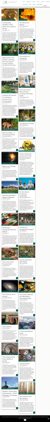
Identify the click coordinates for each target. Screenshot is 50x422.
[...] (16, 40)
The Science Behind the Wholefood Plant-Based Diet (26, 296)
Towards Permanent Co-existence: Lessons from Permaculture (9, 98)
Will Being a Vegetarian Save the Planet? (9, 230)
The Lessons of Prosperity (24, 57)
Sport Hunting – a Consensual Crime (8, 134)
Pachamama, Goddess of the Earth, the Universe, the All (9, 26)
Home (24, 1)
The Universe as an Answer (8, 295)
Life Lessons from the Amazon (25, 397)
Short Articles (25, 4)
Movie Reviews (10, 354)
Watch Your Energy (8, 166)
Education (10, 129)
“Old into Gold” (24, 364)
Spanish (34, 4)
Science (42, 1)
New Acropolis (39, 4)
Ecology (7, 19)
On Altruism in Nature (24, 24)
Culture (33, 1)
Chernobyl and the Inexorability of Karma (8, 359)
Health (24, 189)
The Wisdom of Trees (26, 124)
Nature (24, 19)
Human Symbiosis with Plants (25, 261)
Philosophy (28, 1)
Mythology (10, 19)
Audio (30, 4)
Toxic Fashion (7, 327)
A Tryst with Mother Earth (26, 332)
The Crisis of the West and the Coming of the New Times (26, 93)
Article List (48, 1)
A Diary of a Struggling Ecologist (26, 228)
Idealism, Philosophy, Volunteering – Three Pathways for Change (9, 393)
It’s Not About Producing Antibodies (24, 194)
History (24, 86)
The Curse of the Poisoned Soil (8, 263)
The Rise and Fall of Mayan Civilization (8, 196)
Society (38, 1)
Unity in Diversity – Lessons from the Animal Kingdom (25, 156)
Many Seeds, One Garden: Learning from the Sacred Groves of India (8, 61)
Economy (10, 192)
